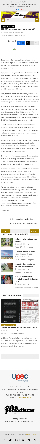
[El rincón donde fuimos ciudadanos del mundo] (7, 254)
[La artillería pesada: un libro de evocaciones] (7, 267)
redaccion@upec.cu (24, 398)
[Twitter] (28, 43)
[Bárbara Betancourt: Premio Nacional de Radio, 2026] (7, 279)
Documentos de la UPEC (10, 4)
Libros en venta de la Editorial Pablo (19, 328)
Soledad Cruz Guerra (23, 272)
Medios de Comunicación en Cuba (20, 7)
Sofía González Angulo (24, 259)
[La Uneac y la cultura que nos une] (7, 242)
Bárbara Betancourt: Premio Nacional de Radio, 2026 (26, 279)
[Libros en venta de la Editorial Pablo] (20, 311)
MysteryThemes (31, 434)
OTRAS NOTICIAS (8, 26)
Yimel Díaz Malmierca (24, 247)
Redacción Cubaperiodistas (21, 219)
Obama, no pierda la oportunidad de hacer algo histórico (35, 231)
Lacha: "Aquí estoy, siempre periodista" (7, 231)
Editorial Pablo (12, 295)
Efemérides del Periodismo (29, 4)
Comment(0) (21, 35)
